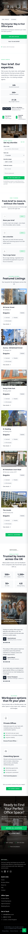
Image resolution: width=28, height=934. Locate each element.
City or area (6, 146)
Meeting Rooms (5, 906)
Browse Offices (5, 882)
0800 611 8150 (7, 917)
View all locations (14, 534)
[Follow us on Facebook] (8, 871)
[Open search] (24, 930)
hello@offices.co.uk (8, 914)
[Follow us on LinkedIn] (5, 871)
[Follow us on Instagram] (10, 871)
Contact (3, 890)
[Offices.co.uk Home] (6, 3)
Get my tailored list (14, 177)
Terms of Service (14, 931)
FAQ (2, 887)
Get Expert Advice (14, 788)
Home (2, 880)
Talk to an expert (14, 41)
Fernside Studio (20, 928)
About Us (3, 885)
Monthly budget (8, 159)
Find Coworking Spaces (10, 776)
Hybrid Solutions (5, 903)
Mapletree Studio (12, 928)
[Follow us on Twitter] (2, 871)
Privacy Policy (5, 931)
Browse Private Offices (10, 741)
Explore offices (14, 36)
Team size (6, 152)
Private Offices (5, 898)
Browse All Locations (14, 828)
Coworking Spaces (6, 901)
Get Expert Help (14, 833)
